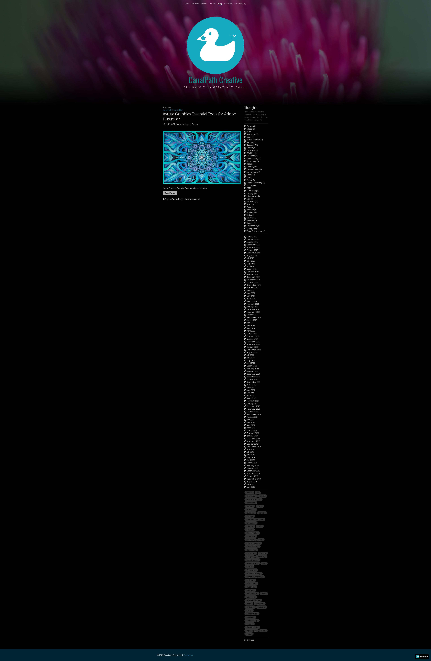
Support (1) (251, 223)
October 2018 (252, 476)
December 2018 (253, 471)
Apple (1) (250, 137)
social (249, 610)
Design (195, 124)
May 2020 (251, 425)
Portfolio (195, 3)
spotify (249, 624)
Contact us (188, 655)
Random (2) (251, 209)
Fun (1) (249, 177)
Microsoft (251, 597)
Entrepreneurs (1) (254, 169)
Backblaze (251, 503)
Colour (249, 529)
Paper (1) (250, 207)
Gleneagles (251, 570)
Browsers (251, 509)
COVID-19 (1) (252, 153)
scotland (259, 603)
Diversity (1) (252, 166)
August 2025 (252, 255)
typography (251, 630)
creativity (250, 540)
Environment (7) (253, 172)
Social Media (252, 614)
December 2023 (253, 309)
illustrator (189, 199)
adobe (197, 199)
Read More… (170, 193)
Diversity (261, 556)
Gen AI (249, 566)
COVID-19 (251, 536)
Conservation (252, 533)
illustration (251, 583)
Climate (250, 526)
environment (252, 563)
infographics (252, 593)
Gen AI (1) (251, 180)
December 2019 (253, 438)
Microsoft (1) (252, 201)
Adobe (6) (251, 129)
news (249, 603)
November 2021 (253, 376)
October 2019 (252, 444)
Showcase (228, 3)
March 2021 (252, 398)
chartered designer (255, 519)
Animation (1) (252, 134)
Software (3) (252, 220)
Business (250, 513)
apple (262, 496)
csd (260, 540)
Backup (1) (251, 142)
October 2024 (252, 282)
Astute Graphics (253, 499)
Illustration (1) (252, 191)
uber (263, 630)
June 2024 (251, 293)
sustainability (252, 627)
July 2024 (250, 290)
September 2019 (254, 446)
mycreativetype (253, 600)
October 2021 (252, 379)
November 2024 (253, 279)
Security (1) (251, 217)
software (173, 199)
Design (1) (251, 126)
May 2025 (251, 263)
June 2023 (251, 325)
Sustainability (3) (254, 226)
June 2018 (251, 487)
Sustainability (240, 3)
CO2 (260, 526)
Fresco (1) (251, 174)
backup (250, 506)
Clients (204, 3)
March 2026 (252, 236)
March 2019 (252, 462)
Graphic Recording (255, 577)
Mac (264, 593)
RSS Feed (250, 640)
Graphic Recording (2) (256, 182)
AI (258, 492)
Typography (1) (253, 228)
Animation (251, 496)
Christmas (251, 523)
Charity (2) (251, 147)
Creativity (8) (252, 156)
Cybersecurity (252, 546)
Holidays (250, 580)
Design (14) (251, 164)
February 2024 (253, 304)
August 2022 (252, 352)
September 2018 (254, 479)
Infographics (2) (253, 196)
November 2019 (253, 441)
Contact (212, 3)
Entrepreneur (252, 560)
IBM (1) (249, 188)
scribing (250, 607)
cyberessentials (253, 543)
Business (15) (252, 145)
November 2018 (253, 473)
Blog (220, 3)
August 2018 (252, 481)
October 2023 (252, 314)
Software (186, 124)
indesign (250, 590)
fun (264, 563)
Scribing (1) (251, 215)
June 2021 (251, 390)
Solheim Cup (252, 620)
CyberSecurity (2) (254, 158)
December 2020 (253, 406)
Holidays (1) (251, 185)
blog (260, 506)
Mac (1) (250, 199)
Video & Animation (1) (256, 231)
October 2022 (252, 347)
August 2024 (252, 288)
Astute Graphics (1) (255, 139)
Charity (250, 516)
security (261, 607)
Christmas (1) (252, 150)
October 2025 (252, 250)
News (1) (250, 204)
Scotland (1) (252, 212)
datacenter (251, 550)
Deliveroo (251, 553)
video (249, 634)
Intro (187, 3)
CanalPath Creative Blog (173, 110)
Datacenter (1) (253, 161)
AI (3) (249, 131)
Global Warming (253, 573)
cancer (262, 513)
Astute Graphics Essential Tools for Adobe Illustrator (199, 116)
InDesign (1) (252, 193)
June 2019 (251, 454)
